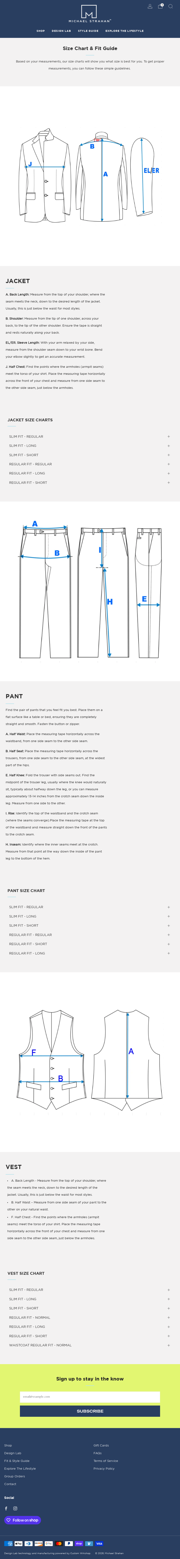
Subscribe (90, 1411)
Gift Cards (101, 1445)
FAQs (97, 1453)
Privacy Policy (104, 1469)
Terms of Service (106, 1461)
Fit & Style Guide (17, 1461)
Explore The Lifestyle (124, 31)
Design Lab (61, 31)
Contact (10, 1484)
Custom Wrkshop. (80, 1553)
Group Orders (14, 1476)
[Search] (170, 6)
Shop (41, 31)
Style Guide (88, 31)
